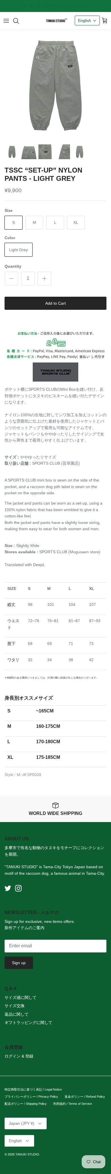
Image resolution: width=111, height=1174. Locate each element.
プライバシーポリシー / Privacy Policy (31, 1096)
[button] (87, 20)
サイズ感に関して (20, 997)
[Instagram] (18, 888)
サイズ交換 (14, 1005)
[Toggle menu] (6, 21)
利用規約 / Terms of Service (72, 1103)
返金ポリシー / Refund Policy (85, 1096)
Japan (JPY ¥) (21, 1123)
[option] (55, 85)
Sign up (19, 962)
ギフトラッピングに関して (28, 1022)
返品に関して (16, 1014)
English (15, 1140)
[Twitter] (8, 888)
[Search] (19, 21)
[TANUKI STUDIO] (55, 21)
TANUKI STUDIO (27, 1154)
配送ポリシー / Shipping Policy (26, 1103)
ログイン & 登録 (19, 1056)
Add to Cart (55, 303)
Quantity (13, 266)
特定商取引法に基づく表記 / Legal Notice (33, 1089)
